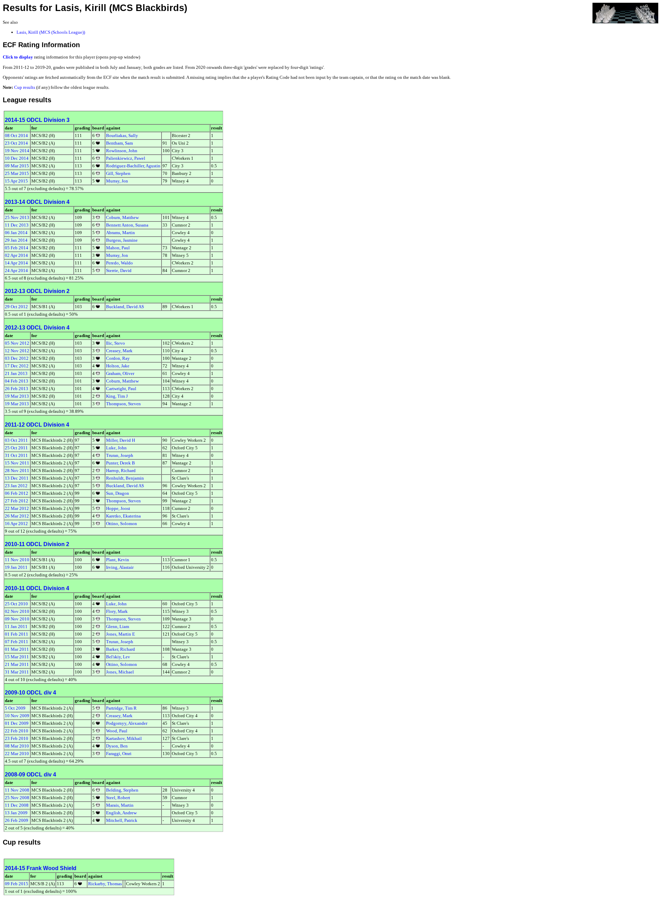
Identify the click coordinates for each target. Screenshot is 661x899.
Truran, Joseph (119, 455)
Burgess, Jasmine (122, 240)
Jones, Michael (120, 672)
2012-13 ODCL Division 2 (37, 291)
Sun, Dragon (117, 493)
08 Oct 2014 (16, 135)
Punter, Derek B (120, 463)
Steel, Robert (118, 797)
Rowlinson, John (121, 150)
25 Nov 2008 (17, 797)
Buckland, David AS (125, 306)
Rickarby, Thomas (105, 883)
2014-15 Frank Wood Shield (40, 868)
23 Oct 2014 (16, 143)
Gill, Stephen (118, 173)
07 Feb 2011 (16, 641)
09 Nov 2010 (17, 618)
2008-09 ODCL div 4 (30, 774)
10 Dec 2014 (17, 158)
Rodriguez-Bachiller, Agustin (133, 165)
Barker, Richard (120, 649)
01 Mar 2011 (17, 649)
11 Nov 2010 (17, 559)
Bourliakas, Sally (122, 135)
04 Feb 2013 (16, 381)
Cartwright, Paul (121, 388)
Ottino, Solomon (121, 523)
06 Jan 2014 (16, 232)
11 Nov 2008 (17, 790)
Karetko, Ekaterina (123, 516)
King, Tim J (117, 396)
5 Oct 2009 (15, 708)
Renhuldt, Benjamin (125, 478)
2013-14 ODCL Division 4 (37, 202)
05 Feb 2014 (16, 247)
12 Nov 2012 (17, 350)
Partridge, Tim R (121, 708)
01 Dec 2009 (17, 723)
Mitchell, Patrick (121, 820)
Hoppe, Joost (118, 508)
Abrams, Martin (120, 232)
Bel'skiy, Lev (118, 656)
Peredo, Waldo (119, 262)
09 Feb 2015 (16, 883)
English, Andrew (121, 812)
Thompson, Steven (123, 403)
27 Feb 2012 (16, 500)
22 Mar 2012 (17, 508)
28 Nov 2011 (17, 470)
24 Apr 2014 (16, 270)
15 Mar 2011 (17, 656)
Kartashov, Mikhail (124, 738)
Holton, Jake (117, 365)
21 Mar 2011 (17, 664)
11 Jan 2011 (16, 626)
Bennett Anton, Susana (127, 225)
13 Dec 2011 (17, 478)
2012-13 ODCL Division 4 (37, 328)
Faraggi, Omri (119, 753)
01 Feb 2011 (16, 634)
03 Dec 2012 (17, 358)
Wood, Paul (116, 730)
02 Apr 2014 (16, 255)
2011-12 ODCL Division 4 (37, 425)
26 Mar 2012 (17, 516)
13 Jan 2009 (16, 812)
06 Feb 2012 (16, 493)
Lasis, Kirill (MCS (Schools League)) (51, 32)
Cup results (24, 87)
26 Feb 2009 (16, 820)
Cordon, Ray (118, 358)
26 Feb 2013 (16, 388)
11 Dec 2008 (17, 805)
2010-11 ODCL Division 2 (37, 544)
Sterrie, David (119, 270)
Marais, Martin (120, 805)
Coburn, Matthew (122, 217)
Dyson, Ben (117, 746)
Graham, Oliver (120, 373)
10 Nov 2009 (17, 715)
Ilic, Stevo (115, 343)
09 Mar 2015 (17, 165)
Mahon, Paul (118, 247)
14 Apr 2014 (16, 262)
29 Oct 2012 (16, 306)
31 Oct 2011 (16, 455)
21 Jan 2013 (16, 373)
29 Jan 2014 (16, 240)
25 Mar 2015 (17, 173)
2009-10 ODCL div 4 (30, 693)
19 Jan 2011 (16, 567)
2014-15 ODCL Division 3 (37, 120)
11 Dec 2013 (17, 225)
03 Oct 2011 (16, 440)
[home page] (625, 12)
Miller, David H (120, 440)
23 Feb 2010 (16, 738)
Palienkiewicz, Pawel (125, 158)
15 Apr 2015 (16, 181)
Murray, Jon (117, 181)
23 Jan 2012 (16, 485)
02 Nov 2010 (17, 611)
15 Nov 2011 (17, 463)
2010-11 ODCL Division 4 (37, 588)
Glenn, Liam (117, 626)
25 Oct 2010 (16, 603)
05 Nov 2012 (17, 343)
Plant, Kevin (117, 559)
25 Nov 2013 (17, 217)
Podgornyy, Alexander (126, 723)
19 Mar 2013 (17, 396)
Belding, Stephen (122, 790)
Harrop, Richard (121, 470)
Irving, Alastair (120, 567)
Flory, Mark (117, 611)
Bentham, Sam (119, 143)
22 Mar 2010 (17, 753)
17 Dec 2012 (17, 365)
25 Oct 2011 (16, 447)
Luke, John (116, 447)
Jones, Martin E (120, 634)
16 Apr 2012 (16, 523)
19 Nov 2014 (17, 150)
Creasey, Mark (119, 350)
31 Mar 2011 (17, 672)
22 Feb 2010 (16, 730)
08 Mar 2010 (17, 746)
